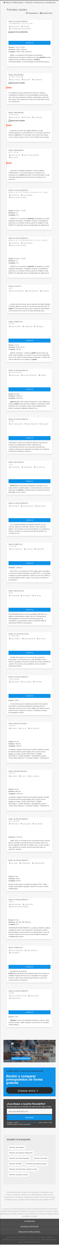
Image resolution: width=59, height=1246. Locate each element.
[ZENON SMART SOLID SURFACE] (29, 1006)
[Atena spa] (29, 915)
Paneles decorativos (16, 1147)
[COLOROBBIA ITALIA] (29, 432)
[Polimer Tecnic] (29, 514)
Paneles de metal (40, 1158)
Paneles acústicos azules (18, 1175)
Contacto (29, 43)
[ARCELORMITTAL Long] (29, 647)
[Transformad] (29, 88)
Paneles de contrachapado (19, 1158)
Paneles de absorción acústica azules (23, 1169)
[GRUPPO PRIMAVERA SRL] (29, 475)
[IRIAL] (29, 205)
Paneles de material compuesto (21, 1153)
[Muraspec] (29, 832)
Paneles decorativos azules (36, 1164)
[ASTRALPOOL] (29, 604)
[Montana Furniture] (29, 334)
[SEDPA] (29, 557)
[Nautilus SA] (29, 871)
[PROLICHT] (29, 736)
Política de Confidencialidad (28, 1122)
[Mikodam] (29, 299)
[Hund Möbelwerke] (29, 961)
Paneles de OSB (15, 1164)
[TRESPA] (29, 37)
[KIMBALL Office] (29, 690)
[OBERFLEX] (29, 383)
